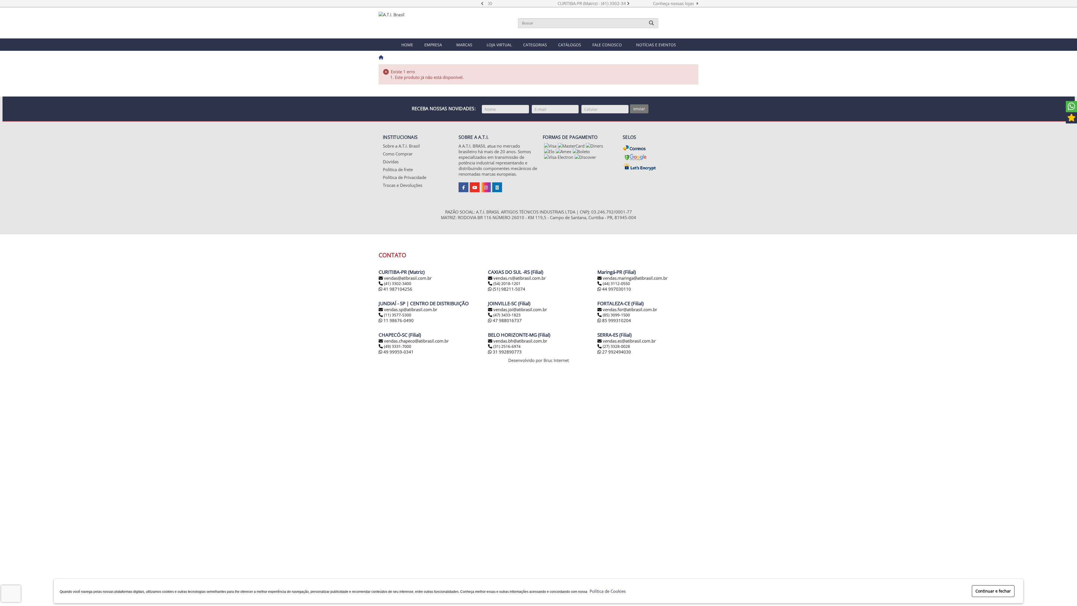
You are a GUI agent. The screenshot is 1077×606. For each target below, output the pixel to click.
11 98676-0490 (398, 320)
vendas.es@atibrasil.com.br (629, 341)
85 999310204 (616, 320)
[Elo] (549, 151)
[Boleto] (581, 151)
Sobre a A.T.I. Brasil (401, 146)
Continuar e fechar (993, 591)
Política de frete (398, 169)
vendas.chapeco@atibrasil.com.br (416, 341)
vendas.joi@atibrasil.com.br (520, 309)
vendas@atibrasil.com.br (408, 278)
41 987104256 (397, 289)
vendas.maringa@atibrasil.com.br (635, 278)
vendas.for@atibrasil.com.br (630, 309)
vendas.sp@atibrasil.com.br (410, 309)
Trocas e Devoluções (402, 185)
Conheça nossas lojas (674, 3)
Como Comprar (398, 154)
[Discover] (585, 157)
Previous (485, 3)
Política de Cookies (606, 591)
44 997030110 (616, 289)
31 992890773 (507, 352)
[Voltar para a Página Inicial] (381, 57)
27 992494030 (616, 352)
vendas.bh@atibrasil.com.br (520, 341)
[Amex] (563, 151)
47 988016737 (507, 320)
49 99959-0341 (398, 352)
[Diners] (594, 146)
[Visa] (550, 146)
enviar (639, 108)
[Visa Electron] (558, 157)
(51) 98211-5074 (508, 289)
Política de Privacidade (404, 177)
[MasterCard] (571, 146)
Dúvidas (391, 161)
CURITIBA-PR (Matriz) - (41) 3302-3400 (556, 3)
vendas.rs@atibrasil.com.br (519, 278)
